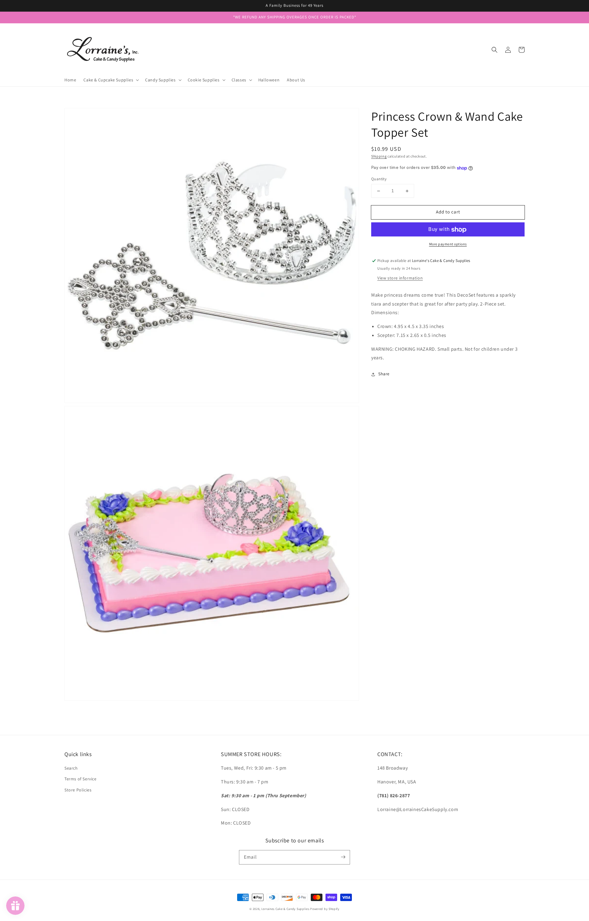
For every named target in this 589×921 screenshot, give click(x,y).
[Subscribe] (343, 857)
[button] (494, 50)
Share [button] (384, 374)
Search (71, 768)
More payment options (448, 244)
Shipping (379, 156)
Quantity (379, 179)
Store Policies (77, 790)
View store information (400, 278)
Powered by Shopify (325, 909)
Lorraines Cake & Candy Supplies (285, 909)
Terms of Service (80, 779)
